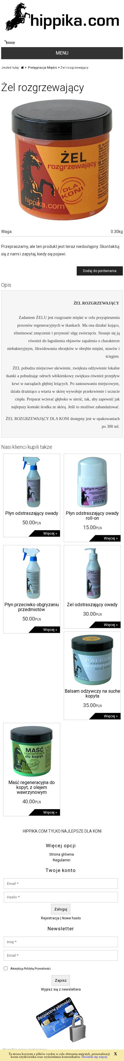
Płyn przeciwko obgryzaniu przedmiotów (31, 607)
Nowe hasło (71, 918)
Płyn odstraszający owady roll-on (92, 516)
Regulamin (61, 860)
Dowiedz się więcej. (95, 1056)
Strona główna (61, 854)
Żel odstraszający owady (92, 604)
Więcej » (50, 533)
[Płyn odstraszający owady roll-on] (92, 506)
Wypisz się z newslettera (61, 989)
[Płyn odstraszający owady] (31, 506)
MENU (62, 53)
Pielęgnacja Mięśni (42, 68)
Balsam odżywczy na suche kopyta (92, 693)
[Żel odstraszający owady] (92, 597)
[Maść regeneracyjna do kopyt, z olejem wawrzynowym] (31, 775)
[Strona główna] (22, 68)
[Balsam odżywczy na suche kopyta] (92, 683)
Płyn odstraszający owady (31, 513)
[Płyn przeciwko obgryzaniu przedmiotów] (31, 597)
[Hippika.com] (62, 29)
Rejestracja (50, 918)
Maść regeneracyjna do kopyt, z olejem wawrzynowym (31, 787)
